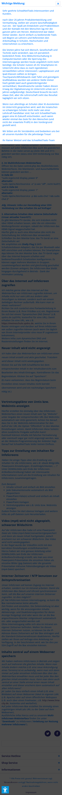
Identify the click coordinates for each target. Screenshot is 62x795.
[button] (5, 789)
